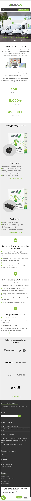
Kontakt (3, 461)
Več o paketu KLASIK (15, 232)
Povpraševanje (24, 9)
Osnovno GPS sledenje (6, 464)
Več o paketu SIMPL (14, 178)
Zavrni (25, 497)
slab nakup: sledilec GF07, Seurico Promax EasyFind (13, 428)
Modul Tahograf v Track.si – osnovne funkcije (11, 438)
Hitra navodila (4, 454)
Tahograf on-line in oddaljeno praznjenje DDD (12, 440)
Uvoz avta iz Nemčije (6, 466)
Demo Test (3, 457)
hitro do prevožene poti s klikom (8, 444)
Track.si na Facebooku (7, 486)
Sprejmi (19, 497)
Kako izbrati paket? (5, 426)
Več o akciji (5, 333)
